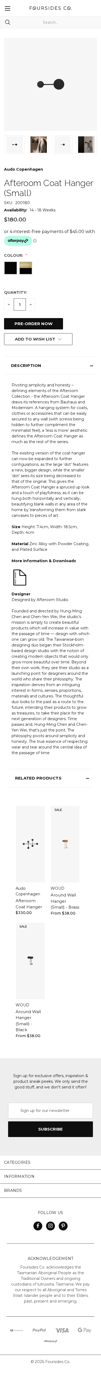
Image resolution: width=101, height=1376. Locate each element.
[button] (50, 365)
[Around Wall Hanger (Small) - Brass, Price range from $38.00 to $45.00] (65, 844)
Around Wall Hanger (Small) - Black (28, 1021)
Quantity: (15, 292)
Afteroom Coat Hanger (29, 903)
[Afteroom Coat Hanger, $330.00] (30, 844)
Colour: (14, 255)
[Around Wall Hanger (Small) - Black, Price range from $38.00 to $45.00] (30, 960)
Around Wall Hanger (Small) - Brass (65, 901)
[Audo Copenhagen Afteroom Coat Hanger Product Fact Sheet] (20, 577)
